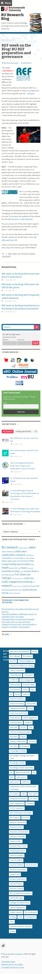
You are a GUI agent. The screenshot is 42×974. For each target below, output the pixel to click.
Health (5, 567)
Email (5, 403)
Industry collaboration (18, 741)
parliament (25, 782)
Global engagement (30, 718)
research (7, 585)
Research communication (19, 832)
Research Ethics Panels (18, 846)
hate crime (14, 727)
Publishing (29, 803)
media (21, 571)
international (24, 746)
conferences (28, 675)
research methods (16, 865)
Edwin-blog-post (9, 561)
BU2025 (13, 661)
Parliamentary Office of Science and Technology (23, 788)
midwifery (27, 571)
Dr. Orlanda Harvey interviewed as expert (24, 479)
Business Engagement (26, 661)
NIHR (3, 574)
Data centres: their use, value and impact (16, 622)
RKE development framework (20, 893)
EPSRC (25, 689)
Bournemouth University (14, 10)
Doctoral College (18, 558)
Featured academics (17, 699)
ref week (25, 254)
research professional (29, 586)
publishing (27, 582)
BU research (10, 547)
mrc (11, 772)
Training (13, 917)
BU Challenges (15, 656)
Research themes (16, 884)
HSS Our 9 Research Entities (20, 732)
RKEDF (20, 590)
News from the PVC (23, 772)
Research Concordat (17, 836)
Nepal (34, 571)
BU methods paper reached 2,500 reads (24, 451)
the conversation (31, 912)
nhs (38, 571)
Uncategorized (30, 917)
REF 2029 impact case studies (21, 813)
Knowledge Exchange (18, 751)
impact (24, 568)
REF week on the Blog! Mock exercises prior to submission (20, 275)
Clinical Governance (17, 670)
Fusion (32, 564)
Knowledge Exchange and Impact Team (22, 757)
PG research (14, 794)
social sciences (30, 589)
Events (31, 561)
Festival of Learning (17, 704)
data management (26, 680)
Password (20, 340)
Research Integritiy (16, 855)
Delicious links (15, 685)
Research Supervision (17, 879)
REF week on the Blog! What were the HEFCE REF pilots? (20, 286)
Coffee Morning (15, 675)
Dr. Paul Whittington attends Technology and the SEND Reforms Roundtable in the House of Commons (24, 495)
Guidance (28, 722)
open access (9, 575)
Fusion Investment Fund (18, 713)
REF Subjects (14, 818)
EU (21, 561)
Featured (26, 694)
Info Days (32, 741)
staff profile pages (16, 898)
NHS (12, 777)
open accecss (21, 777)
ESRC (18, 561)
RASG (15, 254)
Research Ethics (15, 841)
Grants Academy (16, 722)
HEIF (31, 727)
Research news (31, 865)
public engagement (12, 581)
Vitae (12, 922)
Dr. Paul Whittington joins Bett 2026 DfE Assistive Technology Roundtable (25, 510)
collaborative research (13, 555)
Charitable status (8, 962)
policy (24, 794)
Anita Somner (13, 219)
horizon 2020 (13, 568)
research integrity (16, 860)
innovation (30, 568)
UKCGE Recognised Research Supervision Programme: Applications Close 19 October (22, 466)
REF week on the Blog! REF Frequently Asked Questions (20, 296)
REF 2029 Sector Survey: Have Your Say (24, 439)
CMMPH (32, 547)
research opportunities (18, 870)
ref (19, 254)
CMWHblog (10, 551)
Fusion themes (15, 718)
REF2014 (31, 94)
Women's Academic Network (20, 926)
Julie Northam (27, 63)
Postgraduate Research (18, 799)
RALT (10, 254)
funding (5, 564)
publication (29, 578)
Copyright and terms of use (12, 967)
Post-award (33, 794)
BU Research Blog (12, 17)
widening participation (14, 593)
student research (16, 912)
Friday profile (31, 704)
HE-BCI (23, 727)
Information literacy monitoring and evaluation (18, 619)
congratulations (7, 558)
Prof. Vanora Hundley (17, 578)
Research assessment (11, 63)
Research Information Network (15, 601)
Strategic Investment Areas (19, 903)
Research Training (16, 889)
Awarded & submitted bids (19, 652)
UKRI (6, 634)
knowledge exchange (11, 571)
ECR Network (15, 689)
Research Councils (16, 586)
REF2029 (25, 818)
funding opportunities (19, 564)
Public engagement (17, 803)
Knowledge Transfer (17, 763)
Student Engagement (17, 907)
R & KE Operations (17, 808)
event (25, 561)
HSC (19, 568)
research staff (15, 874)
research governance (17, 851)
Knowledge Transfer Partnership (21, 768)
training (5, 593)
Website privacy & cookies (12, 964)
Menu (8, 3)
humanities (14, 737)
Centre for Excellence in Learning (21, 666)
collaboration (20, 551)
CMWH (4, 551)
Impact (23, 737)
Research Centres (16, 827)
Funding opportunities (17, 708)
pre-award (33, 799)
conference (30, 555)
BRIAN (34, 652)
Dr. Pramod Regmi (29, 558)
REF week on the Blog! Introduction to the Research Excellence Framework (21, 307)
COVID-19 (14, 680)
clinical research (23, 548)
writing (12, 931)
